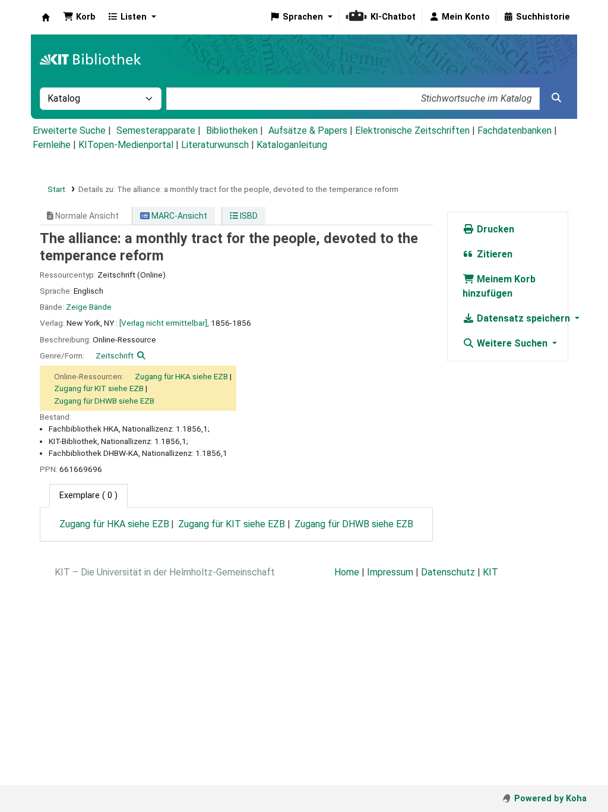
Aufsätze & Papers (307, 130)
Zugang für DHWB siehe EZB (104, 400)
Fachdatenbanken (514, 130)
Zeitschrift (115, 355)
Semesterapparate (155, 130)
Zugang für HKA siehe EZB (181, 376)
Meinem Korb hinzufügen (499, 286)
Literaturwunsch (215, 144)
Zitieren (493, 254)
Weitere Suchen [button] (512, 343)
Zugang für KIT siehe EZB (99, 388)
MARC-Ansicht (178, 216)
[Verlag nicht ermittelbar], (164, 323)
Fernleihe (52, 144)
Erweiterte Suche (69, 130)
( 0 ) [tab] (88, 495)
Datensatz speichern (523, 318)
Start (56, 189)
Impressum (390, 572)
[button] (79, 17)
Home (346, 572)
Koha (46, 17)
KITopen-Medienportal (125, 144)
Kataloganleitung (291, 144)
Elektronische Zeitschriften (412, 130)
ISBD (248, 216)
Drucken (494, 229)
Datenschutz (448, 572)
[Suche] (556, 98)
